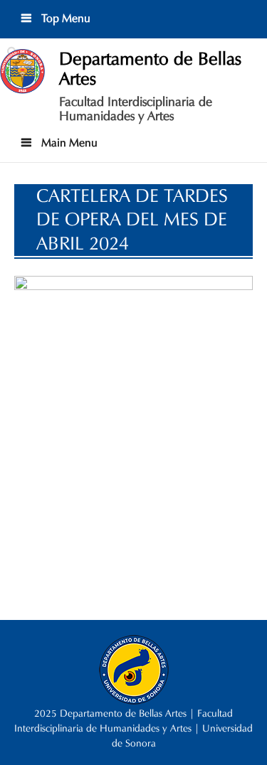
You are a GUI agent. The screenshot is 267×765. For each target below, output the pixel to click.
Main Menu (68, 142)
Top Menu (64, 18)
